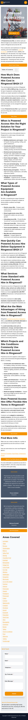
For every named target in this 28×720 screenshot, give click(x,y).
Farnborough (6, 641)
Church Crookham (7, 631)
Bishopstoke (6, 562)
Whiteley (5, 572)
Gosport (5, 591)
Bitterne (5, 550)
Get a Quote (13, 33)
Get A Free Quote (14, 530)
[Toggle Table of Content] (15, 70)
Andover (5, 586)
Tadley (4, 629)
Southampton (6, 548)
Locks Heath (6, 567)
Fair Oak (5, 569)
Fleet (4, 634)
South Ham (6, 617)
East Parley (15, 453)
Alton (4, 619)
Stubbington (6, 574)
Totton (4, 543)
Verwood (3, 453)
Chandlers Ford (7, 558)
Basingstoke (6, 622)
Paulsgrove (6, 593)
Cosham (5, 600)
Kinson (3, 455)
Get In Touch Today (14, 65)
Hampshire (6, 577)
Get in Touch (14, 433)
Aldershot (5, 636)
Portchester (6, 589)
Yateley (5, 638)
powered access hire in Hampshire (16, 319)
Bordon (5, 627)
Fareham (5, 584)
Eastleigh (5, 560)
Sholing (5, 555)
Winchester (6, 579)
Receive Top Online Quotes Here (14, 459)
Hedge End (6, 565)
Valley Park (6, 553)
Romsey (5, 546)
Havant (4, 610)
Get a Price (14, 116)
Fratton (4, 598)
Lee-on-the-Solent (7, 581)
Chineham (5, 624)
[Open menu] (25, 2)
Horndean (5, 608)
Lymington (5, 541)
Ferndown (9, 453)
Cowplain (5, 605)
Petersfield (5, 615)
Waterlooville (6, 603)
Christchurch (22, 453)
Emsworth (5, 612)
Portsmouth (6, 596)
